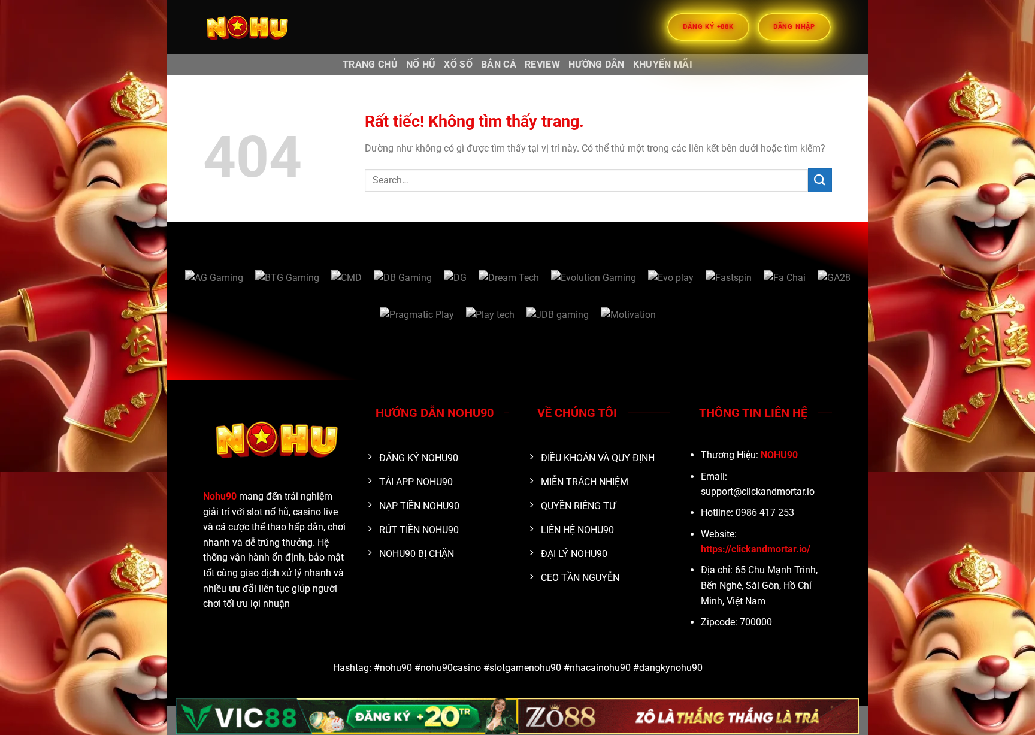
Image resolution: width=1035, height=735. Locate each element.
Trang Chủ (370, 64)
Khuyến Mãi (662, 64)
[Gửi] (820, 180)
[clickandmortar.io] (263, 27)
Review (542, 64)
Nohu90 (220, 496)
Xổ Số (458, 64)
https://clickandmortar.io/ (755, 549)
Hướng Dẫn (596, 64)
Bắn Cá (498, 64)
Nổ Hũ (421, 64)
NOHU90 (779, 455)
